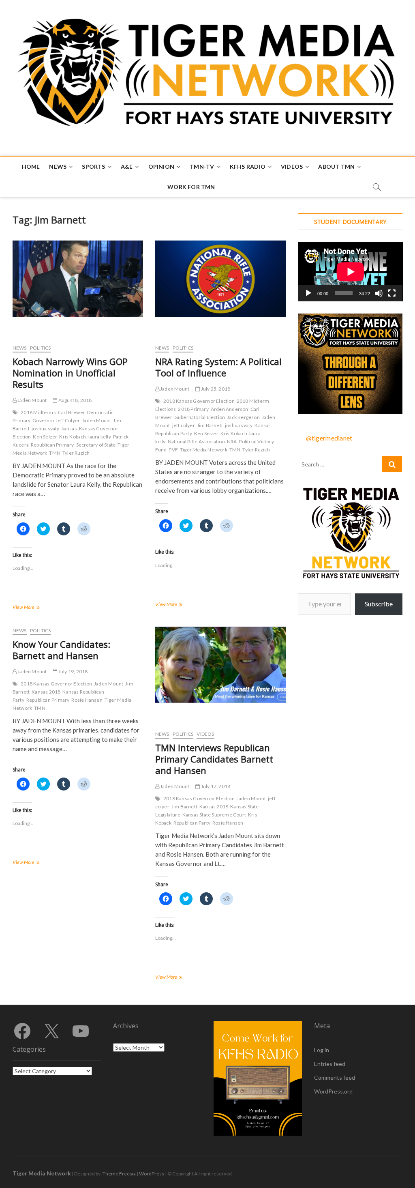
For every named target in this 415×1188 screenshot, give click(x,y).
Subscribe (379, 604)
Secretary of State (96, 445)
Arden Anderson (229, 409)
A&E (127, 166)
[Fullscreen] (392, 293)
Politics (40, 348)
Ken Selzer (45, 437)
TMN (54, 453)
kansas (69, 428)
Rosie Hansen (86, 700)
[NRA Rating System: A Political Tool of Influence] (220, 279)
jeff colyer (183, 425)
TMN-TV (202, 166)
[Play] (308, 293)
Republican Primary (52, 445)
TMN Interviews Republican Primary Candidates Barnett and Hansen (214, 758)
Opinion (161, 166)
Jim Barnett (210, 425)
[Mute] (379, 293)
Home (31, 166)
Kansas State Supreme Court (214, 815)
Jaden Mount (32, 400)
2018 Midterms (38, 412)
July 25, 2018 (215, 389)
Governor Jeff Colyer (56, 420)
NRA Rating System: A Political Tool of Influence (218, 367)
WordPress (151, 1174)
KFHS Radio (247, 166)
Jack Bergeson (243, 417)
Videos (292, 166)
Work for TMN (191, 186)
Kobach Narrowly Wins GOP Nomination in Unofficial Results (70, 372)
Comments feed (334, 1077)
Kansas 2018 (46, 692)
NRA (232, 441)
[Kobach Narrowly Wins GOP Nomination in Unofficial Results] (78, 279)
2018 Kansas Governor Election (199, 401)
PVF (173, 450)
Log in (321, 1049)
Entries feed (329, 1063)
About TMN (336, 166)
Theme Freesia (119, 1174)
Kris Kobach (72, 437)
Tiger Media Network (203, 450)
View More (35, 608)
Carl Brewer (71, 412)
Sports (93, 166)
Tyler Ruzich (76, 453)
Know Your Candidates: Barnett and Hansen (61, 650)
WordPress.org (333, 1091)
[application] (350, 271)
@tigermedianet (329, 438)
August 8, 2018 (75, 400)
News (57, 166)
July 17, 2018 (215, 786)
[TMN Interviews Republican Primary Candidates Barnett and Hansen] (220, 665)
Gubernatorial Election (199, 417)
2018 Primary (193, 409)
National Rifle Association (196, 441)
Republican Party (191, 823)
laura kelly (99, 437)
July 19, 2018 (73, 671)
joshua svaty (45, 428)
